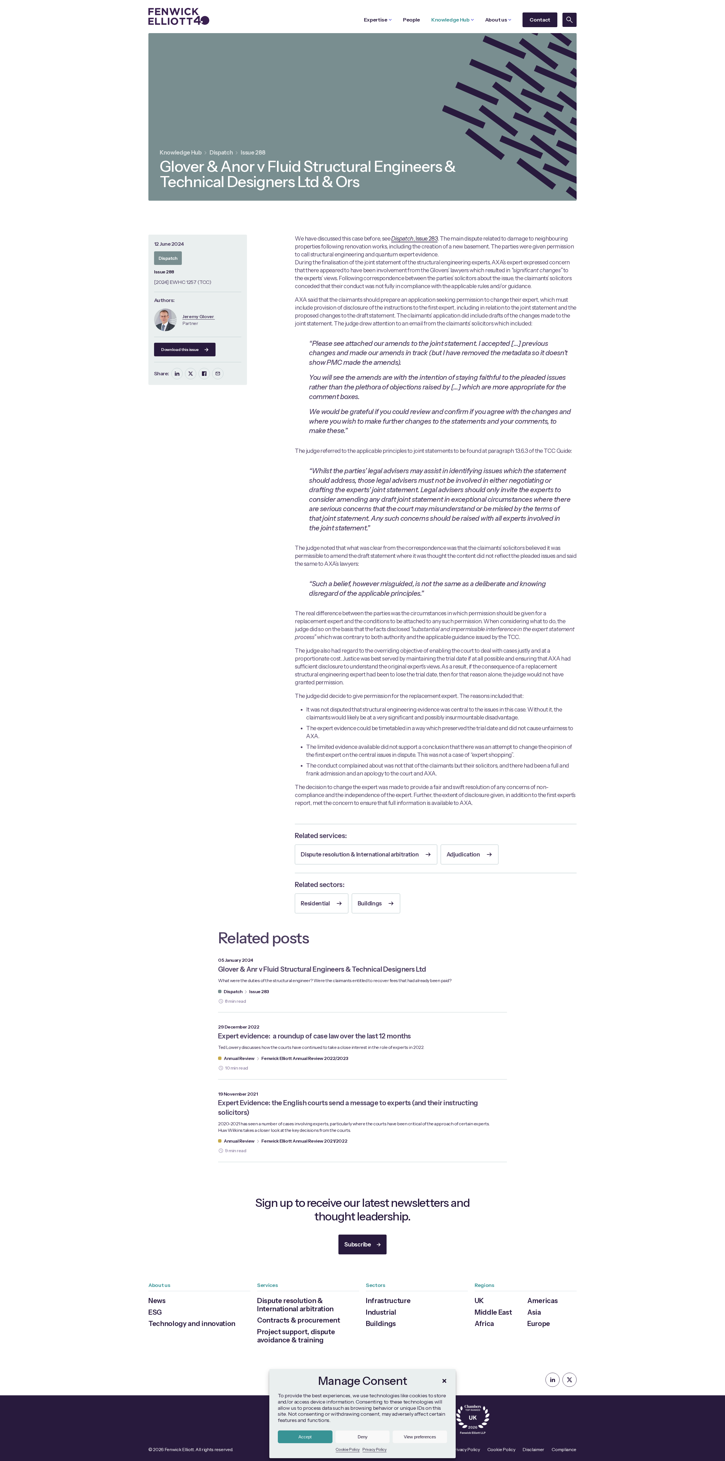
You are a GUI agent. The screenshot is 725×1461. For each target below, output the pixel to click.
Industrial (381, 1312)
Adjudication (463, 854)
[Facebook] (204, 373)
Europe (538, 1323)
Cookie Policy (348, 1449)
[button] (444, 1381)
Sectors (375, 1285)
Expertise (375, 20)
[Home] (178, 16)
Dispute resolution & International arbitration (360, 854)
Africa (484, 1323)
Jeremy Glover (198, 316)
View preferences (420, 1436)
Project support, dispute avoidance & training (296, 1336)
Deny (363, 1436)
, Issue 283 (414, 238)
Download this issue (180, 349)
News (157, 1301)
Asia (534, 1312)
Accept (305, 1436)
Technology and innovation (191, 1323)
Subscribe (357, 1244)
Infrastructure (388, 1301)
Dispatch (221, 152)
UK (479, 1301)
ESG (155, 1312)
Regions (484, 1285)
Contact (540, 19)
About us (496, 20)
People (411, 20)
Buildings (370, 903)
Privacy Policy (374, 1449)
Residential (315, 903)
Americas (542, 1301)
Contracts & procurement (298, 1320)
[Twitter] (190, 373)
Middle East (493, 1312)
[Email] (217, 373)
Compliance (564, 1449)
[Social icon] (552, 1380)
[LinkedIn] (177, 373)
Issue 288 (253, 152)
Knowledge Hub (450, 20)
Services (267, 1285)
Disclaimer (533, 1449)
